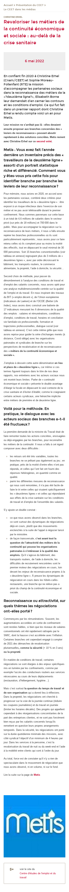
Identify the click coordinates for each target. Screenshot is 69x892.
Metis (37, 774)
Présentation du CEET (30, 5)
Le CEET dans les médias (20, 9)
